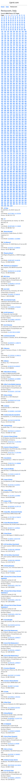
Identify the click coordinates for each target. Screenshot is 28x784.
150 (14, 40)
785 (2, 168)
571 (8, 125)
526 (8, 116)
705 (5, 152)
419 (11, 94)
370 (25, 83)
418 (8, 94)
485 (20, 107)
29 (13, 19)
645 (14, 139)
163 (25, 42)
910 (25, 191)
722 (2, 155)
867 (5, 184)
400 (8, 90)
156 (5, 42)
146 (2, 40)
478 (25, 105)
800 (20, 170)
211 (8, 53)
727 (17, 155)
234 (23, 56)
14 (4, 17)
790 (17, 168)
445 (8, 99)
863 (20, 182)
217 (25, 53)
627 (14, 135)
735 (14, 157)
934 (17, 196)
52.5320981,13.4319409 (14, 411)
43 (19, 20)
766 (25, 162)
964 (25, 202)
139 (8, 38)
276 (14, 65)
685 (25, 146)
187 (17, 47)
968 (11, 204)
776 (2, 166)
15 (6, 17)
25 (4, 19)
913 (8, 193)
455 (11, 101)
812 (2, 173)
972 (23, 204)
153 (23, 40)
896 (11, 189)
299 (2, 71)
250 (17, 60)
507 (5, 112)
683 (20, 146)
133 (17, 37)
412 (17, 92)
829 (25, 175)
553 (8, 121)
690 (14, 148)
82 (8, 28)
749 (2, 161)
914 (11, 193)
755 (20, 161)
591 (14, 128)
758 (2, 162)
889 (17, 188)
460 (25, 101)
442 (25, 98)
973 (25, 204)
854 (20, 180)
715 (8, 153)
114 (14, 33)
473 (11, 105)
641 (2, 139)
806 (11, 171)
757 (25, 161)
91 (4, 29)
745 (17, 159)
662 (11, 143)
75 (17, 26)
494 (20, 108)
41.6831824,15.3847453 (14, 571)
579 (5, 126)
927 (23, 195)
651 (5, 141)
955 (25, 200)
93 (8, 29)
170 (20, 44)
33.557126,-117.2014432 (14, 442)
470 (2, 105)
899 (20, 189)
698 (11, 150)
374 (11, 85)
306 (23, 71)
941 (11, 198)
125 (20, 35)
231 (14, 56)
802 (25, 170)
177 (14, 46)
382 (8, 87)
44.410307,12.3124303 (14, 675)
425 (2, 96)
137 (2, 38)
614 (2, 134)
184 (8, 47)
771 (14, 164)
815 (11, 173)
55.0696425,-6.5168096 (14, 379)
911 (2, 193)
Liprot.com (14, 2)
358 (17, 82)
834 (14, 177)
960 (14, 202)
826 (17, 175)
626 (11, 135)
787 (8, 168)
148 (8, 40)
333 (23, 76)
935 (20, 196)
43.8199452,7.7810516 (14, 697)
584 (20, 126)
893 (2, 189)
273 (5, 65)
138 (5, 38)
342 (23, 78)
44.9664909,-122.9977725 (15, 718)
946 (25, 198)
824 (11, 175)
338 (11, 78)
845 (20, 179)
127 (25, 35)
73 (13, 26)
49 (8, 22)
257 (11, 62)
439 (17, 98)
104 (11, 31)
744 (14, 159)
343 (25, 78)
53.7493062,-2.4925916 (14, 778)
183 (5, 47)
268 (17, 64)
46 (2, 22)
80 (4, 28)
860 (11, 182)
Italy (7, 7)
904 (8, 191)
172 (25, 44)
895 (8, 189)
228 (5, 56)
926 (20, 195)
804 (5, 171)
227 (2, 56)
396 (23, 89)
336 (5, 78)
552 (5, 121)
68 (2, 26)
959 (11, 202)
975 (5, 205)
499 (8, 110)
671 (11, 144)
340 (17, 78)
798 (14, 170)
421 (17, 94)
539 (20, 117)
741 (5, 159)
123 (14, 35)
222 (14, 55)
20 (17, 17)
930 (5, 196)
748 (25, 159)
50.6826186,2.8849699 (14, 549)
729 (23, 155)
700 (17, 150)
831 (5, 177)
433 (25, 96)
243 (23, 58)
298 (25, 69)
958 (8, 202)
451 (25, 99)
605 (2, 132)
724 (8, 155)
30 (15, 19)
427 (8, 96)
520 (17, 114)
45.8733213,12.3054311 (14, 431)
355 (8, 82)
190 (25, 47)
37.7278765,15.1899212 (14, 355)
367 (17, 83)
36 (4, 20)
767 (2, 164)
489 (5, 108)
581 (11, 126)
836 (20, 177)
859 (8, 182)
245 (2, 60)
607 (8, 132)
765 (23, 162)
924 (14, 195)
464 (11, 103)
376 (17, 85)
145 (25, 38)
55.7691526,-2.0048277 (14, 637)
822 (5, 175)
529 (17, 116)
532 (25, 116)
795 (5, 170)
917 (20, 193)
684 (23, 146)
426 (5, 96)
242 (20, 58)
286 (17, 67)
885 (5, 188)
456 (14, 101)
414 (23, 92)
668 (2, 144)
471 (5, 105)
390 (5, 89)
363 (5, 83)
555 (14, 121)
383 (11, 87)
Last (11, 205)
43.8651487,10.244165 (14, 260)
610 (17, 132)
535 (8, 117)
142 (17, 38)
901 (25, 189)
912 (5, 193)
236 (2, 58)
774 (23, 164)
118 (25, 33)
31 (17, 19)
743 (11, 159)
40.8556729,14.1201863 (14, 271)
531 (23, 116)
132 (14, 37)
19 (15, 17)
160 (17, 42)
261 (23, 62)
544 (8, 119)
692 (20, 148)
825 (14, 175)
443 (2, 99)
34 (24, 19)
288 (23, 67)
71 (8, 26)
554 (11, 121)
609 (14, 132)
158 (11, 42)
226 (25, 55)
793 (25, 168)
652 (8, 141)
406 (25, 90)
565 (17, 123)
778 (8, 166)
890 (20, 188)
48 (6, 22)
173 (2, 46)
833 (11, 177)
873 (23, 184)
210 (5, 53)
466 (17, 103)
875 (2, 186)
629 (20, 135)
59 (6, 24)
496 (25, 108)
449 (20, 99)
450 (23, 99)
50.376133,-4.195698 (13, 743)
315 (23, 73)
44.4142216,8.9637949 (14, 420)
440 (20, 98)
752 (11, 161)
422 (20, 94)
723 (5, 155)
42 (17, 20)
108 (23, 31)
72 (10, 26)
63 (15, 24)
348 (14, 80)
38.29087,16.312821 (13, 686)
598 (8, 130)
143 (20, 38)
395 (20, 89)
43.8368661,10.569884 (14, 238)
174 (5, 46)
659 (2, 143)
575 (20, 125)
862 (17, 182)
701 (20, 150)
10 (19, 15)
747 (23, 159)
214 (17, 53)
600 (14, 130)
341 (20, 78)
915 (14, 193)
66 (22, 24)
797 (11, 170)
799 (17, 170)
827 (20, 175)
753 (14, 161)
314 (20, 73)
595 (25, 128)
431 (20, 96)
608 (11, 132)
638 (20, 137)
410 (11, 92)
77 (22, 26)
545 (11, 119)
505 (25, 110)
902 (2, 191)
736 (17, 157)
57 (2, 24)
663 (14, 143)
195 (14, 49)
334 (25, 76)
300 (5, 71)
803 (2, 171)
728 (20, 155)
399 (5, 90)
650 (2, 141)
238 (8, 58)
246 (5, 60)
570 (5, 125)
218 (2, 55)
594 (23, 128)
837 (23, 177)
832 (8, 177)
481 (8, 107)
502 (17, 110)
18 (13, 17)
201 (5, 51)
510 (14, 112)
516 (5, 114)
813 (5, 173)
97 (17, 29)
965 (2, 204)
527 (11, 116)
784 (25, 166)
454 (8, 101)
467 (20, 103)
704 (2, 152)
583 (17, 126)
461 (2, 103)
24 (2, 19)
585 (23, 126)
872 (20, 184)
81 (6, 28)
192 (5, 49)
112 (8, 33)
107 (20, 31)
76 (19, 26)
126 (23, 35)
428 (11, 96)
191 (2, 49)
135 (23, 37)
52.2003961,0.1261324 (14, 283)
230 (11, 56)
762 (14, 162)
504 (23, 110)
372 (5, 85)
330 (14, 76)
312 (14, 73)
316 (25, 73)
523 (25, 114)
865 (25, 182)
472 (8, 105)
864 (23, 182)
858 (5, 182)
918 (23, 193)
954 (23, 200)
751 (8, 161)
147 (5, 40)
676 (25, 144)
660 (5, 143)
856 (25, 180)
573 (14, 125)
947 (2, 200)
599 (11, 130)
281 (2, 67)
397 (25, 89)
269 (20, 64)
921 (5, 195)
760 (8, 162)
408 (5, 92)
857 (2, 182)
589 (8, 128)
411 (14, 92)
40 (13, 20)
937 (25, 196)
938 (2, 198)
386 (20, 87)
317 (2, 74)
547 (17, 119)
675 (23, 144)
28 (10, 19)
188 (20, 47)
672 (14, 144)
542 (2, 119)
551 (2, 121)
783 (23, 166)
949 (8, 200)
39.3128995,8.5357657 (14, 707)
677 (2, 146)
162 (23, 42)
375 (14, 85)
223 (17, 55)
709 (17, 152)
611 (20, 132)
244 (25, 58)
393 (14, 89)
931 (8, 196)
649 (25, 139)
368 (20, 83)
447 (14, 99)
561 (5, 123)
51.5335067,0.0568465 (14, 731)
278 (20, 65)
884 (2, 188)
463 (8, 103)
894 (5, 189)
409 (8, 92)
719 (20, 153)
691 (17, 148)
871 (17, 184)
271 (25, 64)
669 (5, 144)
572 (11, 125)
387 (23, 87)
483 (14, 107)
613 (25, 132)
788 (11, 168)
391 (8, 89)
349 (17, 80)
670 (8, 144)
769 (8, 164)
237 (5, 58)
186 (14, 47)
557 (20, 121)
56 (24, 22)
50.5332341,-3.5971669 (14, 391)
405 (23, 90)
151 (17, 40)
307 (25, 71)
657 (23, 141)
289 (25, 67)
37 (6, 20)
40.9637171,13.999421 (14, 528)
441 (23, 98)
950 (11, 200)
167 (11, 44)
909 (23, 191)
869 (11, 184)
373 (8, 85)
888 (14, 188)
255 (5, 62)
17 (10, 17)
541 (25, 117)
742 (8, 159)
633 (5, 137)
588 (5, 128)
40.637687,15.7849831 (14, 754)
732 (5, 157)
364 (8, 83)
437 (11, 98)
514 (25, 112)
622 (25, 134)
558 (23, 121)
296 (20, 69)
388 (25, 87)
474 (14, 105)
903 (5, 191)
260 (20, 62)
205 (17, 51)
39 (10, 20)
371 (2, 85)
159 (14, 42)
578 (2, 126)
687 (5, 148)
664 (17, 143)
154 (25, 40)
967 (8, 204)
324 (23, 74)
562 (8, 123)
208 (25, 51)
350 (20, 80)
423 (23, 94)
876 (5, 186)
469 (25, 103)
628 (17, 135)
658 (25, 141)
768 (5, 164)
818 (20, 173)
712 (25, 152)
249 (14, 60)
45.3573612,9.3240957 (14, 485)
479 (2, 107)
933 (14, 196)
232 (17, 56)
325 (25, 74)
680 (11, 146)
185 (11, 47)
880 (17, 186)
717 (14, 153)
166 (8, 44)
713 (2, 153)
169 (17, 44)
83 (10, 28)
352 (25, 80)
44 (22, 20)
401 (11, 90)
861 (14, 182)
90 (2, 29)
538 (17, 117)
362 (2, 83)
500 (11, 110)
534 (5, 117)
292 (8, 69)
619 (17, 134)
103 (8, 31)
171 (23, 44)
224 (20, 55)
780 (14, 166)
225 (23, 55)
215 (20, 53)
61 (10, 24)
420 (14, 94)
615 (5, 134)
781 (17, 166)
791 (20, 168)
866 (2, 184)
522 (23, 114)
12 (24, 15)
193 (8, 49)
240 (14, 58)
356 (11, 82)
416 (2, 94)
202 (8, 51)
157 (8, 42)
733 (8, 157)
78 (24, 26)
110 (2, 33)
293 (11, 69)
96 (15, 29)
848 (2, 180)
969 (14, 204)
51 (13, 22)
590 (11, 128)
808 (17, 171)
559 (25, 121)
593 (20, 128)
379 (25, 85)
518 (11, 114)
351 (23, 80)
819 (23, 173)
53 (17, 22)
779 (11, 166)
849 (5, 180)
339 (14, 78)
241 (17, 58)
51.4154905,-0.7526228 (14, 307)
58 (4, 24)
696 (5, 150)
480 (5, 107)
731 (2, 157)
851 (11, 180)
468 (23, 103)
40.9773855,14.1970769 (14, 213)
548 (20, 119)
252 (23, 60)
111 (5, 33)
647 (20, 139)
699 (14, 150)
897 (14, 189)
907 (17, 191)
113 (11, 33)
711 (23, 152)
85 (15, 28)
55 (22, 22)
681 (14, 146)
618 (14, 134)
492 (14, 108)
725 (11, 155)
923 (11, 195)
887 (11, 188)
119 (2, 35)
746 (20, 159)
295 (17, 69)
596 (2, 130)
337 (8, 78)
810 (23, 171)
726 (14, 155)
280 (25, 65)
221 (11, 55)
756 (23, 161)
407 (2, 92)
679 (8, 146)
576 (23, 125)
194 (11, 49)
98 (19, 29)
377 (20, 85)
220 (8, 55)
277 (17, 65)
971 (20, 204)
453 (5, 101)
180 (23, 46)
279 (23, 65)
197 (20, 49)
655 (17, 141)
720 (23, 153)
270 (23, 64)
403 (17, 90)
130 (8, 37)
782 (20, 166)
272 (2, 65)
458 (20, 101)
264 (5, 64)
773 (20, 164)
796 (8, 170)
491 (11, 108)
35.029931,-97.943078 (14, 294)
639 (23, 137)
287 (20, 67)
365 (11, 83)
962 (20, 202)
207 (23, 51)
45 (24, 20)
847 (25, 179)
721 (25, 153)
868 (8, 184)
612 (23, 132)
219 (5, 55)
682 (17, 146)
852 (14, 180)
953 (20, 200)
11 (21, 15)
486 (23, 107)
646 (17, 139)
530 (20, 116)
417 (5, 94)
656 (20, 141)
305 (20, 71)
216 (23, 53)
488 (2, 108)
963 (23, 202)
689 (11, 148)
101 (2, 31)
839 (2, 179)
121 (8, 35)
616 (8, 134)
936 (23, 196)
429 (14, 96)
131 (11, 37)
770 (11, 164)
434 (2, 98)
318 (5, 74)
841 (8, 179)
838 (25, 177)
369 (23, 83)
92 (6, 29)
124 (17, 35)
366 (14, 83)
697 (8, 150)
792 (23, 168)
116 (20, 33)
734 (11, 157)
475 (17, 105)
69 (4, 26)
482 (11, 107)
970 (17, 204)
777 (5, 166)
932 (11, 196)
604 (25, 130)
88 (22, 28)
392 (11, 89)
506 (2, 112)
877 (8, 186)
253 (25, 60)
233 (20, 56)
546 (14, 119)
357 (14, 82)
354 (5, 82)
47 (4, 22)
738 (23, 157)
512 (20, 112)
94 (10, 29)
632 (2, 137)
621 (23, 134)
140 (11, 38)
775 (25, 164)
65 (19, 24)
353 (2, 82)
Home (2, 7)
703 (25, 150)
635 (11, 137)
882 (23, 186)
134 (20, 37)
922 (8, 195)
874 (25, 184)
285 (14, 67)
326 (2, 76)
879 (14, 186)
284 (11, 67)
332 (20, 76)
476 (20, 105)
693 (23, 148)
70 (6, 26)
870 (14, 184)
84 (13, 28)
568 (25, 123)
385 (17, 87)
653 (11, 141)
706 (8, 152)
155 (2, 42)
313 (17, 73)
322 (17, 74)
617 (11, 134)
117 (23, 33)
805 (8, 171)
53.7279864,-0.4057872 (14, 319)
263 (2, 64)
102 (5, 31)
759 (5, 162)
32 (19, 19)
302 (11, 71)
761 (11, 162)
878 (11, 186)
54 (19, 22)
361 (25, 82)
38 (8, 20)
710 (20, 152)
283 (8, 67)
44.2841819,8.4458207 (14, 366)
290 (2, 69)
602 (20, 130)
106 (17, 31)
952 (17, 200)
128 (2, 37)
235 (25, 56)
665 (20, 143)
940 (8, 198)
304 (17, 71)
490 (8, 108)
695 (2, 150)
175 (8, 46)
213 (14, 53)
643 (8, 139)
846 (23, 179)
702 (23, 150)
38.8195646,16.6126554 (14, 765)
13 (2, 17)
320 (11, 74)
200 (2, 51)
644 (11, 139)
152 (20, 40)
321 (14, 74)
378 (23, 85)
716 (11, 153)
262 (25, 62)
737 (20, 157)
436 (8, 98)
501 (14, 110)
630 (23, 135)
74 (15, 26)
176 (11, 46)
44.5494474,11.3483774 (14, 343)
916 (17, 193)
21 (19, 17)
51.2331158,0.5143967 (14, 332)
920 (2, 195)
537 (14, 117)
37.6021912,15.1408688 (14, 463)
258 (14, 62)
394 (17, 89)
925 (17, 195)
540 (23, 117)
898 (17, 189)
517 (8, 114)
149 (11, 40)
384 (14, 87)
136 (25, 37)
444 (5, 99)
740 (2, 159)
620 (20, 134)
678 (5, 146)
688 (8, 148)
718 (17, 153)
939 (5, 198)
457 (17, 101)
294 (14, 69)
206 (20, 51)
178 (17, 46)
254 (2, 62)
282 (5, 67)
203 (11, 51)
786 (5, 168)
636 (14, 137)
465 (14, 103)
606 (5, 132)
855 (23, 180)
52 (15, 22)
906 (14, 191)
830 (2, 177)
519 (14, 114)
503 (20, 110)
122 (11, 35)
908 (20, 191)
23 (24, 17)
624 (5, 135)
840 (5, 179)
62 (13, 24)
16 (8, 17)
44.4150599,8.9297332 (14, 625)
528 (14, 116)
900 (23, 189)
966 (5, 204)
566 (20, 123)
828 (23, 175)
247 (8, 60)
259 (17, 62)
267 (14, 64)
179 (20, 46)
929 (2, 196)
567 (23, 123)
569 (2, 125)
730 (25, 155)
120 (5, 35)
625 (8, 135)
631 (25, 135)
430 (17, 96)
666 (23, 143)
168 (14, 44)
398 (2, 90)
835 (17, 177)
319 (8, 74)
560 (2, 123)
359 (20, 82)
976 (8, 205)
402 (14, 90)
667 (25, 143)
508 (8, 112)
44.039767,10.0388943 (14, 247)
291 (5, 69)
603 (23, 130)
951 (14, 200)
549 (23, 119)
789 (14, 168)
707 (11, 152)
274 (8, 65)
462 (5, 103)
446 (11, 99)
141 (14, 38)
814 (8, 173)
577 (25, 125)
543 (5, 119)
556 (17, 121)
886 (8, 188)
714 (5, 153)
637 (17, 137)
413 (20, 92)
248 (11, 60)
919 (25, 193)
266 (11, 64)
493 (17, 108)
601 (17, 130)
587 (2, 128)
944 (20, 198)
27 (8, 19)
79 (2, 28)
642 (5, 139)
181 (25, 46)
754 (17, 161)
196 (17, 49)
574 (17, 125)
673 (17, 144)
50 (10, 22)
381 (5, 87)
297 (23, 69)
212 (11, 53)
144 (23, 38)
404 (20, 90)
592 (17, 128)
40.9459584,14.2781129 (14, 506)
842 (11, 179)
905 (11, 191)
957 (5, 202)
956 (2, 202)
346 (8, 80)
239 (11, 58)
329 (11, 76)
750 (5, 161)
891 (23, 188)
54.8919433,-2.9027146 (14, 585)
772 (17, 164)
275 (11, 65)
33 (22, 19)
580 (8, 126)
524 (2, 116)
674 (20, 144)
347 (11, 80)
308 (2, 73)
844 (17, 179)
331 (17, 76)
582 (14, 126)
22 (22, 17)
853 (17, 180)
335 (2, 78)
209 (2, 53)
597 (5, 130)
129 (5, 37)
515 (2, 114)
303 (14, 71)
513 (23, 112)
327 (5, 76)
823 (8, 175)
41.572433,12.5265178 (14, 474)
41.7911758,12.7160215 (14, 517)
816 (14, 173)
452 (2, 101)
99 (22, 29)
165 (5, 44)
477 (23, 105)
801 (23, 170)
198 (23, 49)
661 (8, 143)
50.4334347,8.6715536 (14, 400)
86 (17, 28)
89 (24, 28)
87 (19, 28)
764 (20, 162)
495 (23, 108)
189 (23, 47)
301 (8, 71)
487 (25, 107)
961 (17, 202)
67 (24, 24)
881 (20, 186)
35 (2, 20)
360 (23, 82)
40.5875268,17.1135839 (14, 226)
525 (5, 116)
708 (14, 152)
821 (2, 175)
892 (25, 188)
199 (25, 49)
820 (25, 173)
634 (8, 137)
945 (23, 198)
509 (11, 112)
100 (25, 29)
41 (15, 20)
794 (2, 170)
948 (5, 200)
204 (14, 51)
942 (14, 198)
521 (20, 114)
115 (17, 33)
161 (20, 42)
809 (20, 171)
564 (14, 123)
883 (25, 186)
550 (25, 119)
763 (17, 162)
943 (17, 198)
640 (25, 137)
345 (5, 80)
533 (2, 117)
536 (11, 117)
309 (5, 73)
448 (17, 99)
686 (2, 148)
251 (20, 60)
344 (2, 80)
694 (25, 148)
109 (25, 31)
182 (2, 47)
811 (25, 171)
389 (2, 89)
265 (8, 64)
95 (13, 29)
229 (8, 56)
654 (14, 141)
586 (25, 126)
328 (8, 76)
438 (14, 98)
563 (11, 123)
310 (8, 73)
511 (17, 112)
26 (6, 19)
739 (25, 157)
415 (25, 92)
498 (5, 110)
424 (25, 94)
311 (11, 73)
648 (23, 139)
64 (17, 24)
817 (17, 173)
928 (25, 195)
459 (23, 101)
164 (2, 44)
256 (8, 62)
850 (8, 180)
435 (5, 98)
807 (14, 171)
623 (2, 135)
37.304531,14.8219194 (14, 539)
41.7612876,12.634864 (14, 495)
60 (8, 24)
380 (2, 87)
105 (14, 31)
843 (14, 179)
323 (20, 74)
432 (23, 96)
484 (17, 107)
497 (2, 110)
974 (2, 205)
